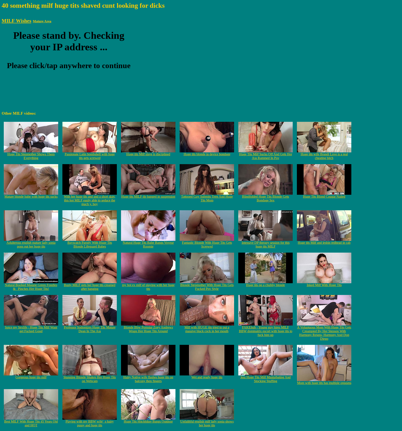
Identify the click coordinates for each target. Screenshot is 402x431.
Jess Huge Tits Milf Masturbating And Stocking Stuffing (265, 379)
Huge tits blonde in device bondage (207, 154)
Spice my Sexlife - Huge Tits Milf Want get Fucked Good (31, 329)
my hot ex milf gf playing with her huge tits (148, 287)
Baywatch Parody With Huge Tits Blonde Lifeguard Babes (89, 244)
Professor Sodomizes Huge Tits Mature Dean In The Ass (90, 329)
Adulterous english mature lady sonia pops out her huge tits (30, 244)
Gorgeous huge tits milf (30, 377)
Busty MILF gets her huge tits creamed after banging (89, 287)
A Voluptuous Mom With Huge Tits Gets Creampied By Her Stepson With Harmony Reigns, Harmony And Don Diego (324, 333)
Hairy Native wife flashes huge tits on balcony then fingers (148, 379)
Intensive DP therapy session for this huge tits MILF (266, 244)
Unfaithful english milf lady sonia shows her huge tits (207, 423)
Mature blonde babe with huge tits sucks (31, 196)
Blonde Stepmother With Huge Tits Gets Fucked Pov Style (207, 287)
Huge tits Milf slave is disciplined (148, 154)
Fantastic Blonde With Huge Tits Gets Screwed (207, 244)
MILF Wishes (16, 20)
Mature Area (42, 21)
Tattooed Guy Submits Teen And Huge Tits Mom (207, 198)
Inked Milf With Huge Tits (324, 285)
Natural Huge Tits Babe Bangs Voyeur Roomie (148, 244)
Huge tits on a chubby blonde (265, 285)
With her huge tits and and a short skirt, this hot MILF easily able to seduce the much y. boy (89, 200)
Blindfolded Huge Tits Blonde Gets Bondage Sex (265, 198)
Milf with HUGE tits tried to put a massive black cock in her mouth (206, 329)
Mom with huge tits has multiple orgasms (324, 383)
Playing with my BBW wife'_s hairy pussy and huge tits (90, 423)
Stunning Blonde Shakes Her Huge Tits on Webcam (89, 379)
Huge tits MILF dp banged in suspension (148, 196)
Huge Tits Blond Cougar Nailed (324, 196)
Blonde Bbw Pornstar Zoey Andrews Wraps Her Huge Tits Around (148, 329)
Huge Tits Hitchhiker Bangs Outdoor (148, 421)
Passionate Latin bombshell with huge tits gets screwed (90, 156)
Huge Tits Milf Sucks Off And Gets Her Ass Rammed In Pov (265, 156)
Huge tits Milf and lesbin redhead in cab (324, 242)
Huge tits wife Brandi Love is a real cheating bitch (324, 156)
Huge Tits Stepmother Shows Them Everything (31, 156)
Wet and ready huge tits (206, 377)
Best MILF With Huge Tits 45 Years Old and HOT (31, 423)
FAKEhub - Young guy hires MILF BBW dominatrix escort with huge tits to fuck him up (265, 331)
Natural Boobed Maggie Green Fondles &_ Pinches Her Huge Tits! (31, 287)
